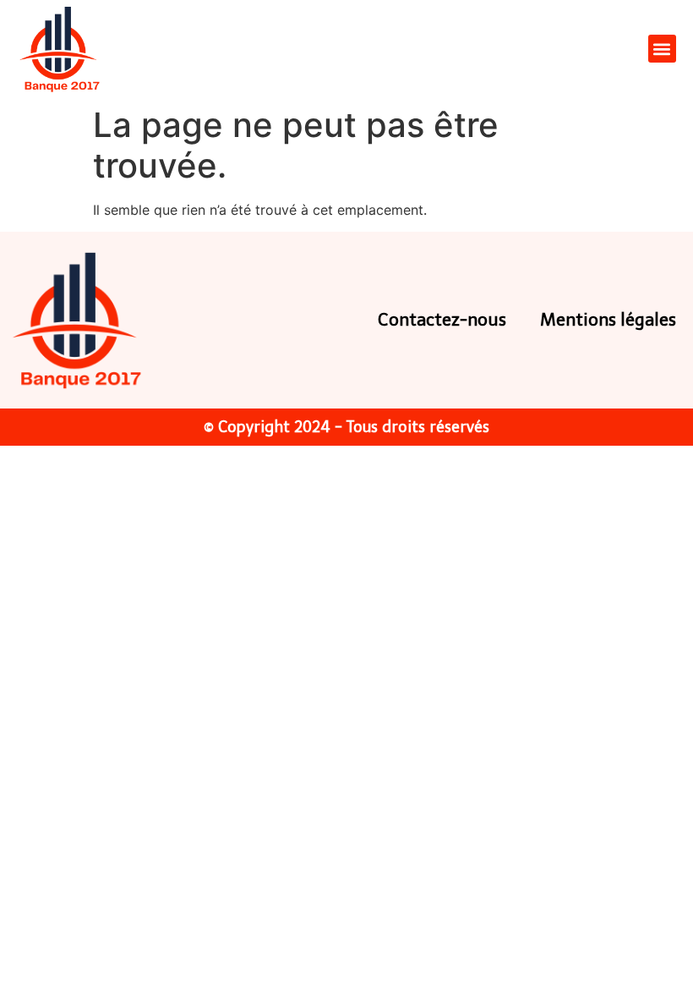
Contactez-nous (442, 320)
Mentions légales (608, 320)
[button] (662, 49)
